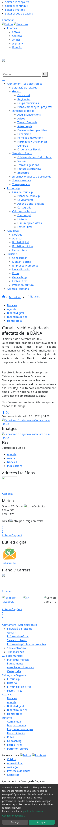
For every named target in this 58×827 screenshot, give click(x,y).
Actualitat (15, 297)
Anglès (16, 39)
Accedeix (7, 493)
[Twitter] (8, 24)
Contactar (8, 20)
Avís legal (12, 767)
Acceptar (42, 822)
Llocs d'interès (16, 733)
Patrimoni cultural (18, 748)
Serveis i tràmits (17, 640)
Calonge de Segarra (14, 675)
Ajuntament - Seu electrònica (19, 625)
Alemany (17, 43)
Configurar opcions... (13, 815)
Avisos (11, 458)
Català (16, 32)
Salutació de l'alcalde (19, 628)
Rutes (10, 737)
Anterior (7, 535)
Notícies (35, 296)
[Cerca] (45, 74)
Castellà (17, 36)
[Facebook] (21, 24)
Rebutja (15, 822)
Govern (11, 632)
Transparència (15, 652)
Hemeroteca (14, 320)
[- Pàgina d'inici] (22, 65)
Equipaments (15, 663)
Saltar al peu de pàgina (19, 13)
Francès (17, 47)
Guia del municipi (12, 656)
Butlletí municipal (17, 317)
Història (12, 683)
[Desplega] (23, 298)
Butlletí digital (15, 313)
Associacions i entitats (20, 667)
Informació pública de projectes (26, 644)
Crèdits (11, 759)
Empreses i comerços (20, 729)
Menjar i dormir (16, 725)
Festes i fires (14, 690)
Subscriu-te (9, 563)
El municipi (13, 679)
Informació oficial (18, 636)
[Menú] (3, 80)
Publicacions (14, 466)
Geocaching (14, 741)
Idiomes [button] (12, 28)
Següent (17, 535)
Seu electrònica (16, 648)
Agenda (11, 309)
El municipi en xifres (19, 686)
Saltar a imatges (15, 9)
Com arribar (14, 721)
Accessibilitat (15, 763)
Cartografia (14, 671)
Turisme (7, 717)
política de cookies (33, 811)
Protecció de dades (18, 771)
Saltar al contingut (16, 6)
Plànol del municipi (18, 659)
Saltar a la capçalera (17, 2)
